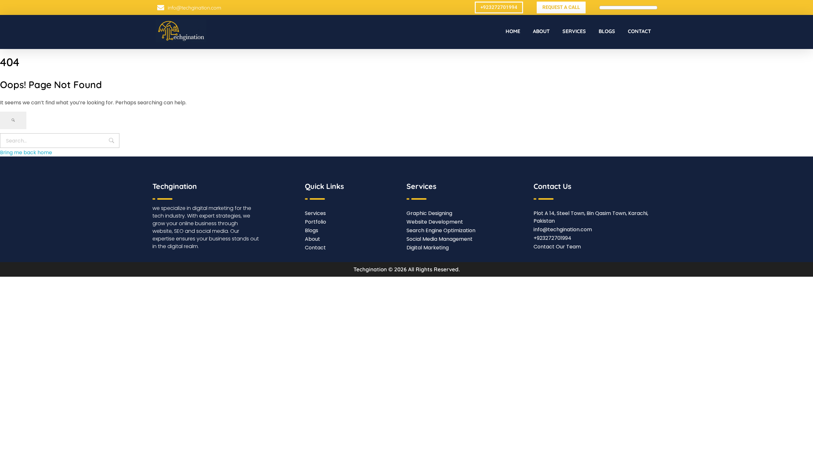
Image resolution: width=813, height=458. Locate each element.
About (541, 31)
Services (574, 31)
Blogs (607, 31)
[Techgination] (181, 31)
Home (513, 31)
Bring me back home (26, 152)
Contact (639, 31)
